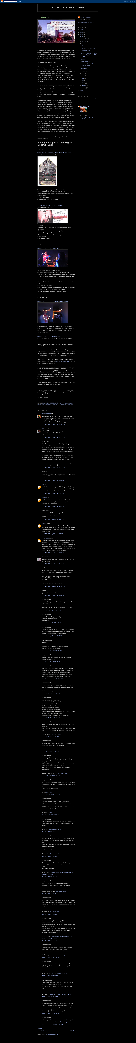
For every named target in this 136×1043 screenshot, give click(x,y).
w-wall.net (51, 812)
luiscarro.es (54, 749)
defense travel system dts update (58, 973)
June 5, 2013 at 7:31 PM (50, 996)
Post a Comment (42, 1028)
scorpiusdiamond (46, 413)
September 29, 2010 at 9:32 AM (53, 506)
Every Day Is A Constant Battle (49, 205)
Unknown (44, 497)
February (84, 85)
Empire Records (85, 50)
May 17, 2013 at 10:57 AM (50, 815)
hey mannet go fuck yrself (64, 404)
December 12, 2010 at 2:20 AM (52, 678)
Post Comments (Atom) (51, 1034)
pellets (83, 59)
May (83, 78)
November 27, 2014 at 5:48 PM (52, 1024)
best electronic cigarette (63, 1022)
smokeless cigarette (50, 1022)
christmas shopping (59, 955)
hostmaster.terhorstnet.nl (55, 829)
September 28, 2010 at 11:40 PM (53, 467)
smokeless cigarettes (53, 1020)
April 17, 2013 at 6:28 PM (51, 775)
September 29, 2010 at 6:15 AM (53, 480)
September (85, 43)
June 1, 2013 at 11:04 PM (50, 957)
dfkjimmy (44, 428)
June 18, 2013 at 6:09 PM (50, 1013)
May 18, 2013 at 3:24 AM (50, 831)
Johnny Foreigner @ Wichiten (49, 336)
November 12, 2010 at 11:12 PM (53, 650)
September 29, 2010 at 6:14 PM (53, 552)
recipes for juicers (56, 734)
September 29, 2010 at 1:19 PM (53, 519)
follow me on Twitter (93, 99)
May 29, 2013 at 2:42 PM (50, 940)
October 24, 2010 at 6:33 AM (52, 636)
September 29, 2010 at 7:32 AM (53, 493)
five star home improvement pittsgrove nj (60, 994)
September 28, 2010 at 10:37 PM (53, 424)
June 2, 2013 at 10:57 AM (50, 976)
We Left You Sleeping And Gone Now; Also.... (55, 153)
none (43, 484)
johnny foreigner (85, 17)
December (84, 39)
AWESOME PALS (85, 106)
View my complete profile (86, 22)
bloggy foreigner (68, 7)
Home (56, 1031)
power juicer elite (59, 691)
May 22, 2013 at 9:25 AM (50, 893)
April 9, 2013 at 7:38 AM (50, 736)
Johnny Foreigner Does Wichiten (50, 248)
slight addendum (85, 61)
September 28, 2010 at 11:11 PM (53, 437)
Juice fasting (49, 792)
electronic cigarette (65, 1020)
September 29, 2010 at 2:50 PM (53, 534)
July (83, 73)
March (83, 83)
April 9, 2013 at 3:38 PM (50, 751)
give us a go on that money (50, 403)
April (83, 80)
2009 (81, 91)
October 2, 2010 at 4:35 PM (52, 623)
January (84, 88)
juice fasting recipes (61, 891)
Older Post (72, 1031)
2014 (81, 29)
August (84, 71)
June (83, 76)
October (84, 41)
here (58, 390)
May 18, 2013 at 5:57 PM (50, 877)
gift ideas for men (62, 773)
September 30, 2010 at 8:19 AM (53, 595)
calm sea (83, 46)
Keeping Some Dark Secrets (88, 118)
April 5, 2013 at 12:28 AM (51, 693)
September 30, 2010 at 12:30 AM (53, 586)
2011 (81, 34)
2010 (81, 37)
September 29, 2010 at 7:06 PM (53, 563)
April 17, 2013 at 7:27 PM (51, 794)
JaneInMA (44, 523)
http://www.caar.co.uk (53, 853)
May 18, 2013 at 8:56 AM (50, 856)
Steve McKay (45, 538)
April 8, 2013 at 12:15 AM (51, 718)
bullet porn (84, 68)
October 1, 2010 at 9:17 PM (52, 610)
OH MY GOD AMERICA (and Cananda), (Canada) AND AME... (89, 54)
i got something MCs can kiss (89, 48)
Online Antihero (46, 556)
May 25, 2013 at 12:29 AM (50, 914)
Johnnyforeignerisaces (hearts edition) (52, 301)
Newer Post (40, 1031)
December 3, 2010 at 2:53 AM (52, 662)
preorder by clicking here (62, 361)
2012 (81, 32)
